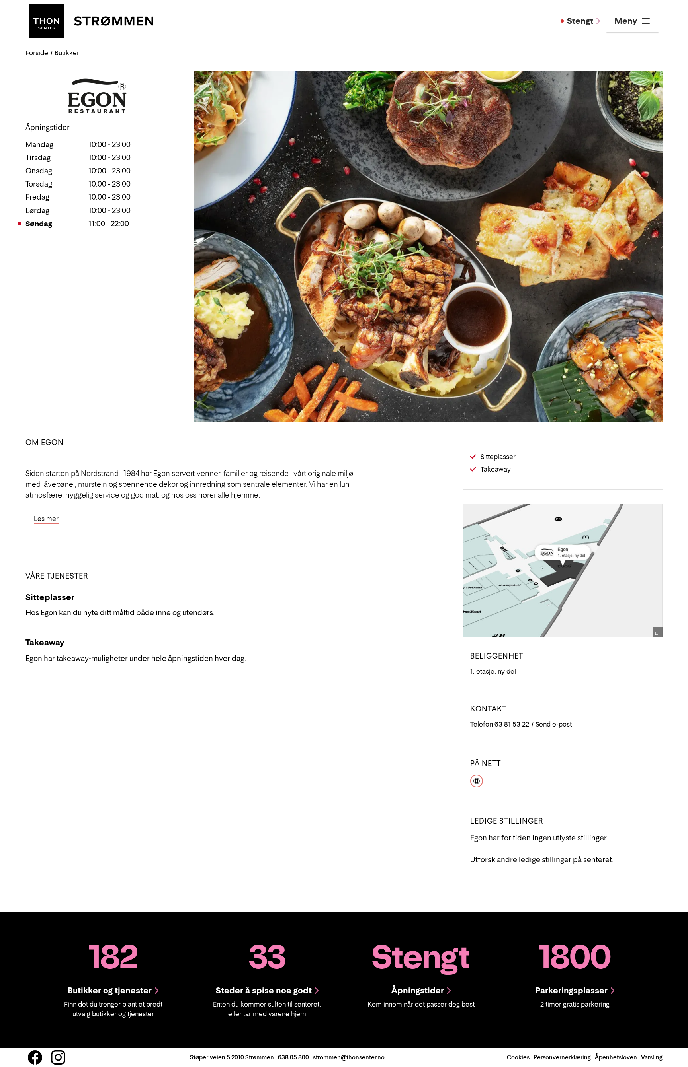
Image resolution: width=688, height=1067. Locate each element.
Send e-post (554, 724)
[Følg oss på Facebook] (35, 1057)
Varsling (652, 1057)
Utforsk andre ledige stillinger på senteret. (542, 859)
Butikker (67, 53)
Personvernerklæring (562, 1057)
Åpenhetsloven (616, 1057)
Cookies (518, 1057)
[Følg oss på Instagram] (58, 1057)
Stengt (580, 21)
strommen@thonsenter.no (349, 1057)
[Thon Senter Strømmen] (91, 20)
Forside (36, 53)
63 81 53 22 (511, 724)
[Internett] (476, 780)
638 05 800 (293, 1057)
